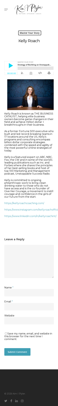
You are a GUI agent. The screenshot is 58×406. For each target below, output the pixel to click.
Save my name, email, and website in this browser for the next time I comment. (28, 336)
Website (9, 315)
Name (8, 287)
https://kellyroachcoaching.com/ (24, 203)
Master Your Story (30, 32)
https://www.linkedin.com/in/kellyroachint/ (30, 216)
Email (8, 301)
